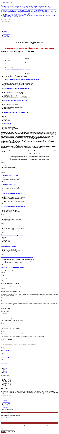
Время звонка (4, 431)
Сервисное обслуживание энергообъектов (16, 88)
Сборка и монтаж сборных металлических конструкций (21, 79)
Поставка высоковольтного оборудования (16, 69)
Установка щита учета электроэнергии (15, 112)
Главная (5, 400)
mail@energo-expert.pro (6, 2)
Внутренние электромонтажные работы (15, 63)
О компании (6, 402)
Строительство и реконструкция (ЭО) (15, 100)
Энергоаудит (7, 123)
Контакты (5, 407)
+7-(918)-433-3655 (5, 350)
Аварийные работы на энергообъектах (15, 54)
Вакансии (5, 404)
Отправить (3, 432)
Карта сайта (6, 405)
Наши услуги (6, 403)
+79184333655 (4, 363)
